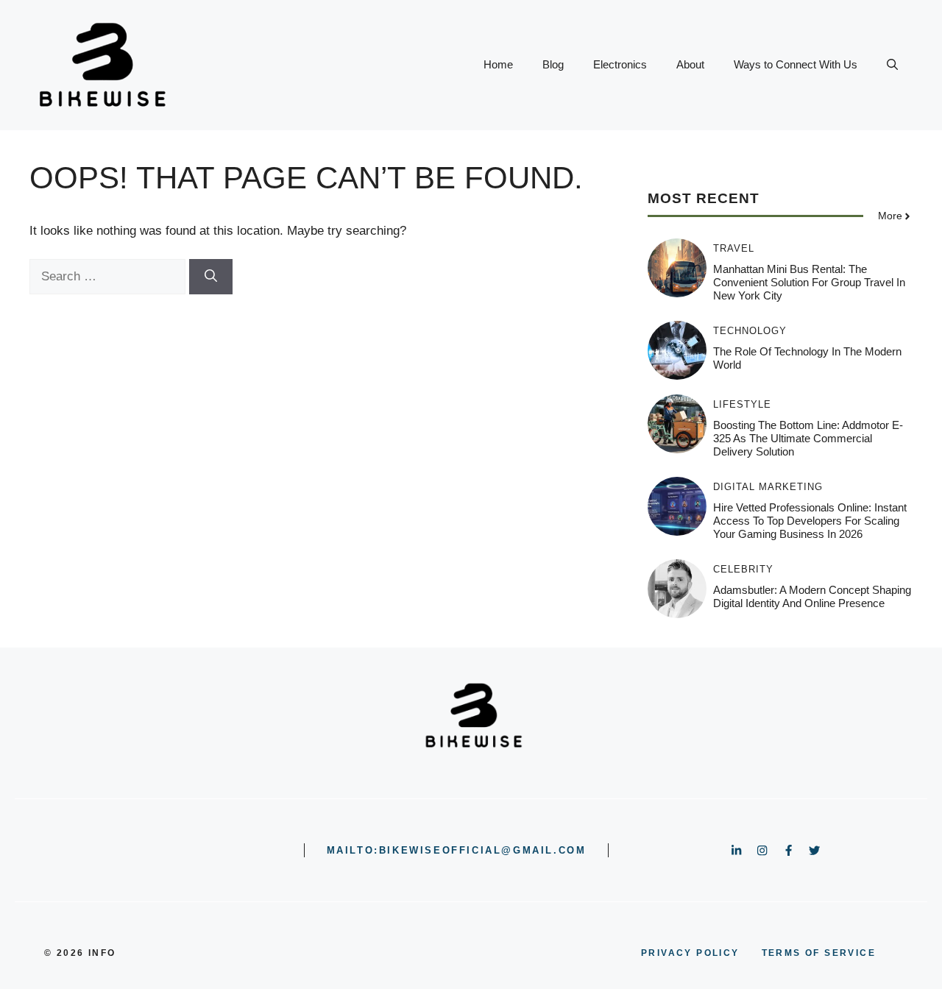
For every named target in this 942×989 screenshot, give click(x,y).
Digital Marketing (768, 487)
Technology (750, 331)
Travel (733, 248)
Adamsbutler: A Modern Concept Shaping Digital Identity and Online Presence (812, 596)
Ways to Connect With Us (795, 64)
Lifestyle (742, 404)
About (690, 64)
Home (498, 64)
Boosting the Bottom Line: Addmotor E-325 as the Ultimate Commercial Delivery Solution (808, 438)
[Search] (211, 276)
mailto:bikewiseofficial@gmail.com (457, 850)
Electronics (620, 64)
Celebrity (743, 569)
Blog (553, 64)
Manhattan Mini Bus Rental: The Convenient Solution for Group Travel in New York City (809, 282)
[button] (892, 65)
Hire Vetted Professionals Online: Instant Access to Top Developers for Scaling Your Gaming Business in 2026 (810, 520)
